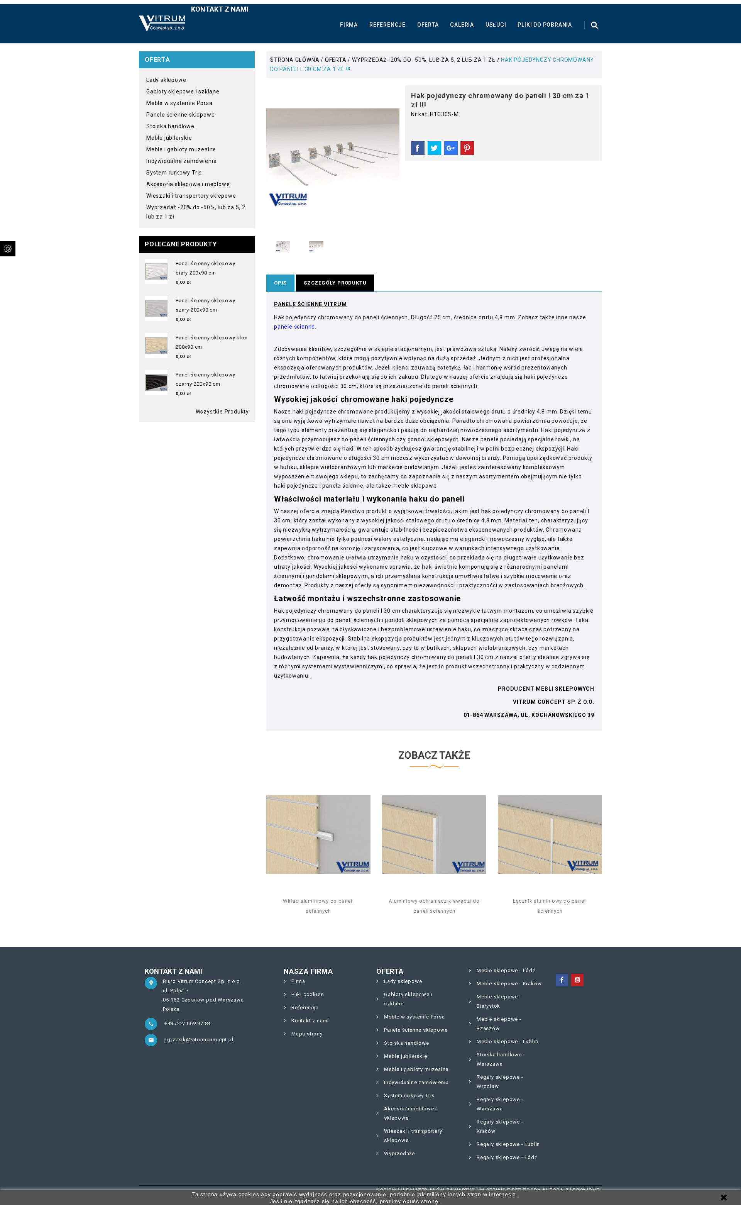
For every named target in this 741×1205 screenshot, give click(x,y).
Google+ (451, 148)
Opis (280, 283)
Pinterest (467, 148)
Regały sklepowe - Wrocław (500, 1081)
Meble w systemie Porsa (179, 103)
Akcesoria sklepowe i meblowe (188, 184)
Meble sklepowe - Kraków (509, 983)
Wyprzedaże (399, 1153)
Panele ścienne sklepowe (180, 115)
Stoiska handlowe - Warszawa (501, 1059)
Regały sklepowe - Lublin (508, 1144)
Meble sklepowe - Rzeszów (499, 1023)
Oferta (428, 25)
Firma (349, 25)
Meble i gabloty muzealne (181, 149)
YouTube (577, 980)
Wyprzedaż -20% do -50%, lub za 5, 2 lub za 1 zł (195, 212)
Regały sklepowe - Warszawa (500, 1104)
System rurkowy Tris (174, 172)
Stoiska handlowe (406, 1043)
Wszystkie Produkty (222, 411)
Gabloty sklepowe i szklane (183, 91)
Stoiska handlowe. (171, 126)
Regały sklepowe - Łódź (507, 1157)
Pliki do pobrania (545, 25)
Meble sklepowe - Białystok (499, 1001)
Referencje (387, 25)
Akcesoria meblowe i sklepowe (410, 1113)
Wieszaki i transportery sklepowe (191, 196)
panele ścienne (294, 327)
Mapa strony (307, 1034)
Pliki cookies (307, 994)
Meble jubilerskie (169, 138)
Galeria (462, 25)
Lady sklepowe (166, 80)
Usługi (496, 25)
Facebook (562, 980)
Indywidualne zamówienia (181, 161)
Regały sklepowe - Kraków (500, 1126)
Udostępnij (418, 148)
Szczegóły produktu (335, 283)
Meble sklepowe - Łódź (506, 970)
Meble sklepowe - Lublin (507, 1041)
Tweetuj (434, 148)
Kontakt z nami (220, 9)
